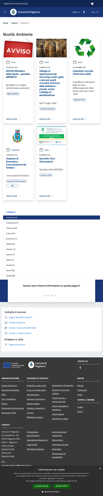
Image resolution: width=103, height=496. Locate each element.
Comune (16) (11, 228)
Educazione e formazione (62, 385)
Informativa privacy (60, 444)
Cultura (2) (10, 233)
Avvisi (13, 62)
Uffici (4, 394)
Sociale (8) (10, 275)
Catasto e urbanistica (36, 408)
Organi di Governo (9, 385)
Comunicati (15, 150)
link (75, 481)
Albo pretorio (57, 440)
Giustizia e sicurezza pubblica (60, 391)
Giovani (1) (10, 249)
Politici (4, 403)
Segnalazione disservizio (37, 440)
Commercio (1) (12, 222)
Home (5, 22)
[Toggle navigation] (5, 11)
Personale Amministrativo (13, 408)
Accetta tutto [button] (41, 486)
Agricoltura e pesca (60, 418)
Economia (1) (11, 238)
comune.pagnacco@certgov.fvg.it (16, 465)
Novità (14, 22)
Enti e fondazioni (9, 399)
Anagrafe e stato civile (36, 385)
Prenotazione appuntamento (33, 433)
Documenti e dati (9, 412)
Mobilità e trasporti (35, 417)
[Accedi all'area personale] (92, 3)
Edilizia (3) (10, 243)
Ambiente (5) (11, 217)
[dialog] (51, 481)
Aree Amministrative (10, 390)
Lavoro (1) (10, 254)
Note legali (56, 449)
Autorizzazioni (58, 414)
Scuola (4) (10, 265)
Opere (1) (10, 259)
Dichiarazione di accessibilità (59, 455)
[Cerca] (97, 12)
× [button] (100, 469)
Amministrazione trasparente (59, 433)
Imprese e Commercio (36, 399)
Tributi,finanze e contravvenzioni (59, 399)
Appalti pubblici (33, 403)
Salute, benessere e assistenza (60, 408)
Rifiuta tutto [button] (62, 486)
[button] (51, 491)
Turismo (30, 412)
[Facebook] (82, 12)
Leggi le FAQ (32, 444)
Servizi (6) (10, 270)
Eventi (80, 411)
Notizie (80, 385)
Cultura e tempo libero (36, 390)
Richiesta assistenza (35, 449)
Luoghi (80, 407)
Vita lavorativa (33, 394)
